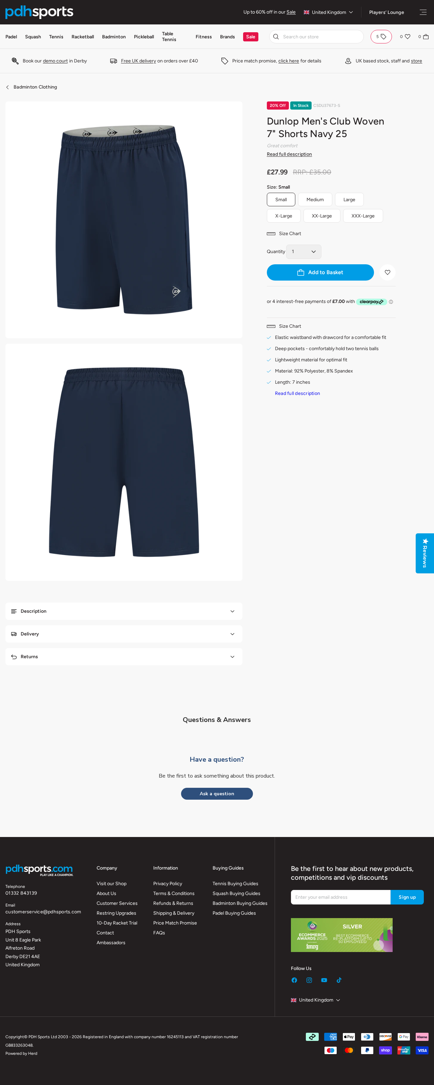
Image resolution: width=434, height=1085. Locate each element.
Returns (29, 657)
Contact (105, 933)
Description (33, 611)
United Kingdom (329, 12)
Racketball (83, 37)
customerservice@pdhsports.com (43, 912)
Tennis (56, 37)
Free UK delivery (138, 61)
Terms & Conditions (174, 893)
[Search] (276, 36)
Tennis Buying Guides (235, 884)
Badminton (114, 37)
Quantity (276, 251)
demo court (55, 61)
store (416, 61)
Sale (291, 12)
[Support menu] (423, 12)
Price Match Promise (175, 923)
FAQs (159, 933)
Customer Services (117, 903)
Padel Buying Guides (234, 913)
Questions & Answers (217, 719)
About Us (106, 893)
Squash (33, 37)
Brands (227, 37)
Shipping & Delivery (173, 913)
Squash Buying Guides (236, 893)
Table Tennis (169, 36)
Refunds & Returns (173, 903)
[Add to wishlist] (387, 272)
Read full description (289, 154)
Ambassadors (111, 943)
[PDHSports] (39, 12)
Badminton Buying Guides (240, 903)
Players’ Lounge (386, 12)
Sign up (407, 897)
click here (288, 61)
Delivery (30, 634)
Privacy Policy (167, 884)
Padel (11, 37)
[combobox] (316, 36)
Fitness (204, 37)
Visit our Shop (111, 884)
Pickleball (144, 37)
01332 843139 (21, 893)
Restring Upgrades (116, 913)
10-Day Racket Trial (117, 923)
